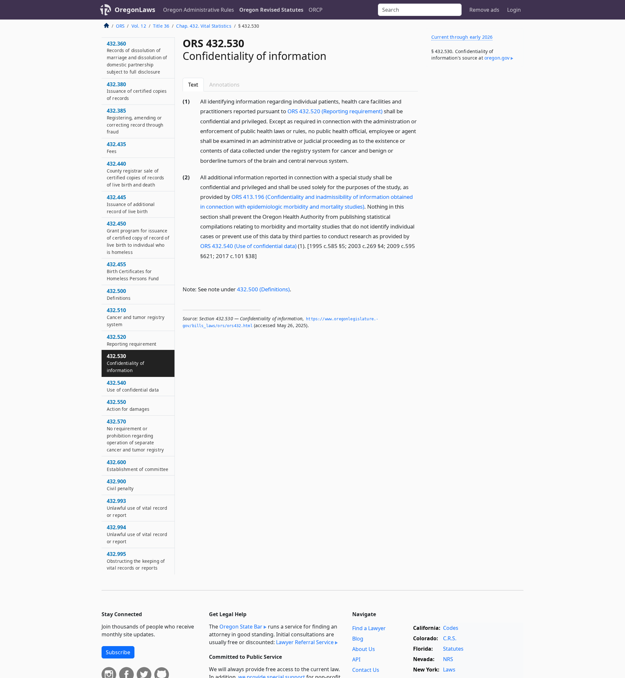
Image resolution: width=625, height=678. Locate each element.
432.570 (135, 435)
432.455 (133, 271)
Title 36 (161, 26)
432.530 (125, 363)
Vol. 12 (139, 26)
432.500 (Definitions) (263, 289)
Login (514, 9)
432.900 (120, 485)
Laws (449, 669)
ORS (120, 26)
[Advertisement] (474, 173)
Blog (357, 638)
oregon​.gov (497, 58)
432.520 (131, 340)
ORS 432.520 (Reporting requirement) (334, 111)
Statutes (453, 648)
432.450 (138, 237)
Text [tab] (193, 84)
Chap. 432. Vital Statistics (203, 26)
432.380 (137, 91)
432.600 (137, 465)
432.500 (119, 294)
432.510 (135, 317)
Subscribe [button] (118, 652)
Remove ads (484, 9)
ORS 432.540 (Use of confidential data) (248, 246)
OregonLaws (135, 9)
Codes (450, 627)
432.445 (131, 204)
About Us (363, 649)
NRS (448, 659)
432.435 (116, 148)
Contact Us (365, 669)
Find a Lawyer (369, 628)
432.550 (128, 405)
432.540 (133, 386)
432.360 (137, 57)
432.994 (137, 534)
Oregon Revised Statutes (271, 9)
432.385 (135, 121)
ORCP (316, 9)
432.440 (135, 174)
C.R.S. (449, 638)
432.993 (137, 507)
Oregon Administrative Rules (198, 9)
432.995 (136, 560)
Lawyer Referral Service (305, 642)
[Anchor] (352, 160)
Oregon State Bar (240, 626)
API (356, 659)
